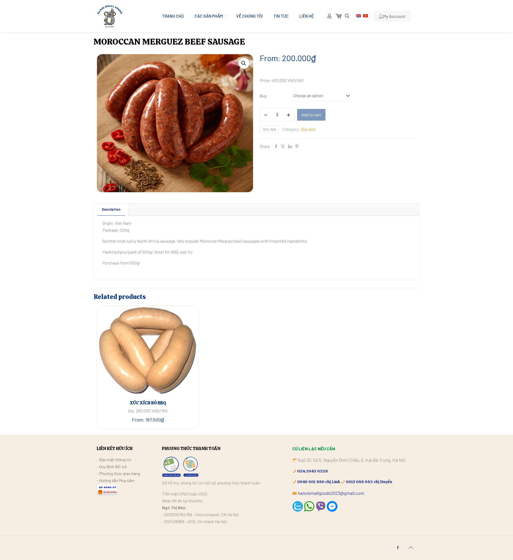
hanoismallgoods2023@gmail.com (331, 493)
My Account (394, 16)
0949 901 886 (310, 481)
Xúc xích (308, 129)
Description (111, 209)
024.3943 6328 (312, 471)
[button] (244, 63)
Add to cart (311, 114)
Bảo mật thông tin (115, 459)
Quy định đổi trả (113, 466)
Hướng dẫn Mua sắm (117, 480)
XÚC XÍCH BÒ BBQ (148, 403)
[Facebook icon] (398, 547)
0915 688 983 (359, 481)
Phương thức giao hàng (119, 473)
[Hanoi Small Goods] (110, 16)
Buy (263, 95)
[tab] (111, 209)
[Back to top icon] (410, 547)
